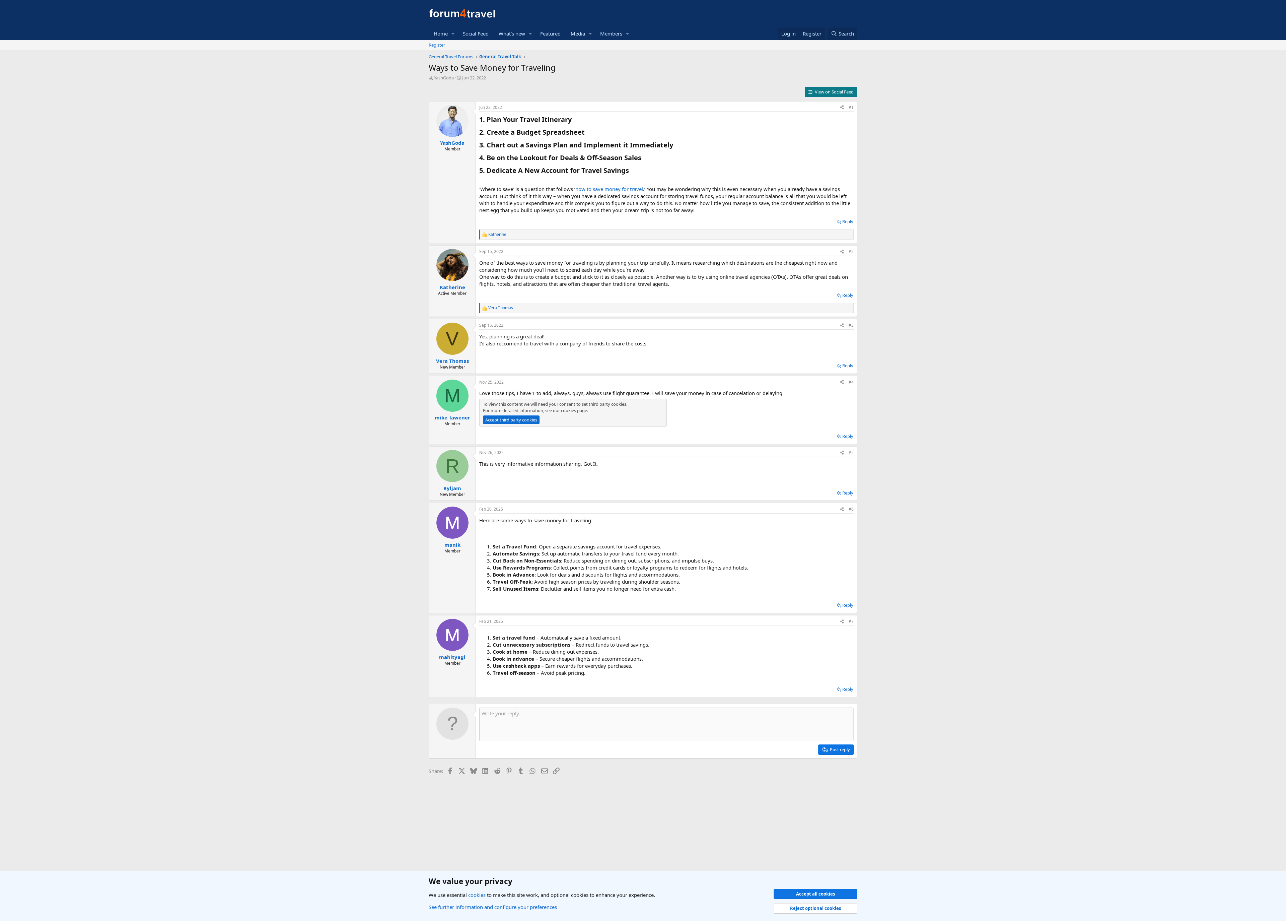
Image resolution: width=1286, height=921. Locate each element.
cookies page (574, 410)
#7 (851, 621)
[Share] (842, 108)
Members (611, 33)
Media (578, 33)
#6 (851, 509)
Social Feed (476, 33)
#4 (851, 382)
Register (437, 45)
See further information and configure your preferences (493, 907)
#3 (851, 325)
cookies (477, 895)
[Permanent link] (575, 120)
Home (441, 33)
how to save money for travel (609, 189)
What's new (512, 33)
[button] (453, 33)
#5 (851, 452)
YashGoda (444, 78)
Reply (847, 221)
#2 (851, 251)
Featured (550, 33)
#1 (851, 107)
